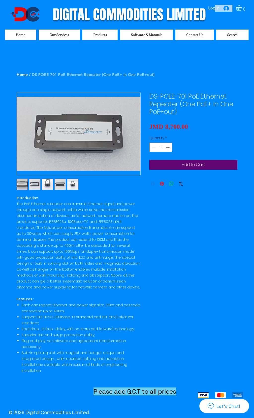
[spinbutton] (160, 147)
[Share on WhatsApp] (171, 184)
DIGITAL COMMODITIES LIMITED (129, 14)
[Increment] (168, 147)
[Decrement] (153, 147)
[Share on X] (181, 184)
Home (22, 74)
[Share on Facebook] (153, 184)
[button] (242, 8)
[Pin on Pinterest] (162, 184)
